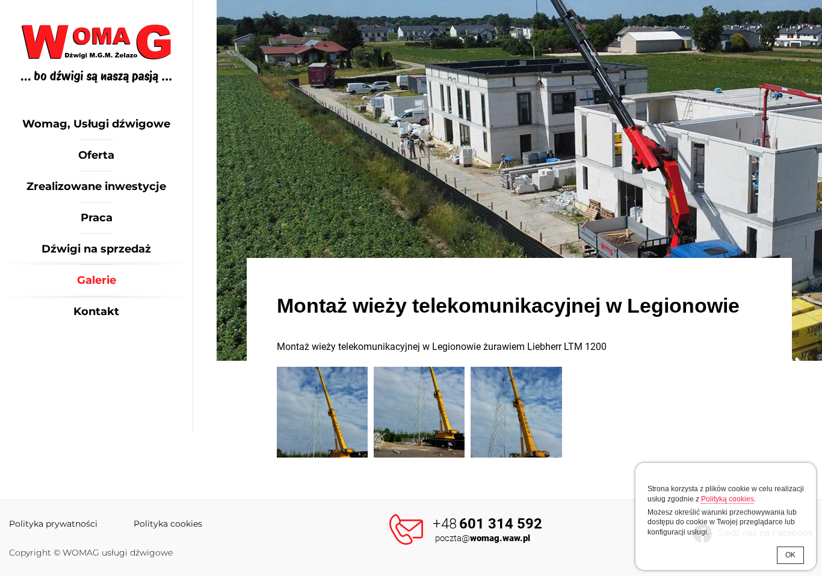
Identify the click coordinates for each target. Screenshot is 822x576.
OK (790, 555)
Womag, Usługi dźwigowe (96, 123)
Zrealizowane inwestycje (96, 186)
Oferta (96, 155)
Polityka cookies (168, 523)
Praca (97, 217)
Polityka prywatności (53, 523)
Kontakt (96, 311)
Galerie (96, 280)
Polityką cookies (727, 499)
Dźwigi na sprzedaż (96, 249)
